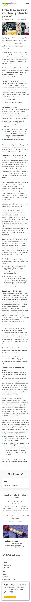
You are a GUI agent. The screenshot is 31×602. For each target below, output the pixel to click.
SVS (5, 482)
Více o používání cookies (10, 593)
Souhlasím (9, 597)
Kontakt (4, 562)
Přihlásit (4, 574)
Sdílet (5, 466)
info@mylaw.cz (13, 555)
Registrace (5, 577)
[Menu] (27, 3)
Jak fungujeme (6, 565)
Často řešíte (5, 568)
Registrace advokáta (8, 579)
